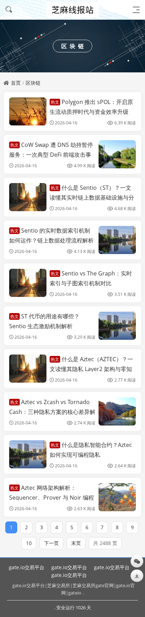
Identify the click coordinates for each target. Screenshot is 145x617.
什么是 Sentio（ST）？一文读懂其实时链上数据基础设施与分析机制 (92, 197)
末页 (76, 543)
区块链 (33, 82)
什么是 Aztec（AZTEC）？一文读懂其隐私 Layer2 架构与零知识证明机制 (91, 368)
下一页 (51, 543)
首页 (16, 82)
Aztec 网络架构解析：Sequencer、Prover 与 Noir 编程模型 (51, 497)
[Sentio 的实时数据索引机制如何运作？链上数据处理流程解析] (117, 240)
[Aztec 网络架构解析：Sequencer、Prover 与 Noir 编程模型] (117, 497)
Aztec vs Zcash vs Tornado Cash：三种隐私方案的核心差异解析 (52, 411)
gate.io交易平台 (26, 567)
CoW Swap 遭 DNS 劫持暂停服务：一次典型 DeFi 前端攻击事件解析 (51, 154)
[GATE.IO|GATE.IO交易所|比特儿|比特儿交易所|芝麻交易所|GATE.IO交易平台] (72, 9)
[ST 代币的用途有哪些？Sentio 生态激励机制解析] (117, 326)
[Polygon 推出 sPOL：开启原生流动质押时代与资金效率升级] (27, 111)
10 (29, 543)
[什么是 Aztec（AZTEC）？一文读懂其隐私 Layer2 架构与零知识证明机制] (27, 369)
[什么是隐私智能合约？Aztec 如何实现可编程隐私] (27, 454)
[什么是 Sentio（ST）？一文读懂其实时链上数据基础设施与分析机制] (27, 197)
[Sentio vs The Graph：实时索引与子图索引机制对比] (27, 283)
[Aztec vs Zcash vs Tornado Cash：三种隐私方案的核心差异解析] (117, 411)
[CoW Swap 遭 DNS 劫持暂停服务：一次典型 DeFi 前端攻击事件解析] (117, 154)
